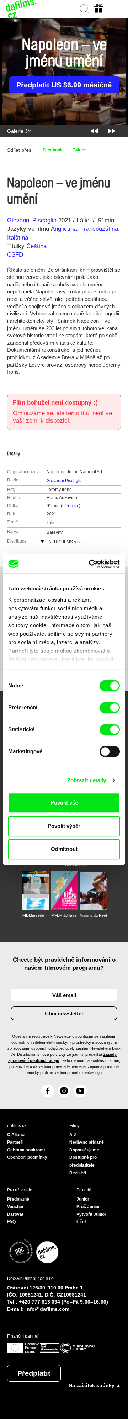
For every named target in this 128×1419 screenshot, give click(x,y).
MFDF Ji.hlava (63, 915)
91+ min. (70, 505)
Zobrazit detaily (86, 780)
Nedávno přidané (86, 1142)
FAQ (11, 1221)
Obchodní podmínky (27, 1157)
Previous (94, 131)
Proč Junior (88, 1206)
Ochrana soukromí (26, 1150)
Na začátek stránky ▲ (95, 1385)
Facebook (53, 150)
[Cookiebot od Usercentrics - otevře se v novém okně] (90, 563)
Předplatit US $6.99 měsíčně (64, 85)
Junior (82, 1199)
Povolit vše (64, 803)
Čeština (36, 246)
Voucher (15, 1206)
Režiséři (77, 1173)
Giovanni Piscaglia (32, 220)
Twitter (79, 150)
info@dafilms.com (47, 1309)
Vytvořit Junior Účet (91, 1218)
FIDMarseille (33, 915)
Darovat (15, 1214)
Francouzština (99, 228)
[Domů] (21, 9)
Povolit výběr (64, 826)
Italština (17, 237)
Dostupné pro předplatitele (83, 1161)
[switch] (110, 707)
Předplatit (33, 1373)
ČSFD (16, 254)
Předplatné (18, 1199)
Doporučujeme (84, 1150)
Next (111, 131)
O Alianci (16, 1134)
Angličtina (64, 228)
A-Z (72, 1134)
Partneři (15, 1142)
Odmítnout (64, 849)
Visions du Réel (93, 915)
